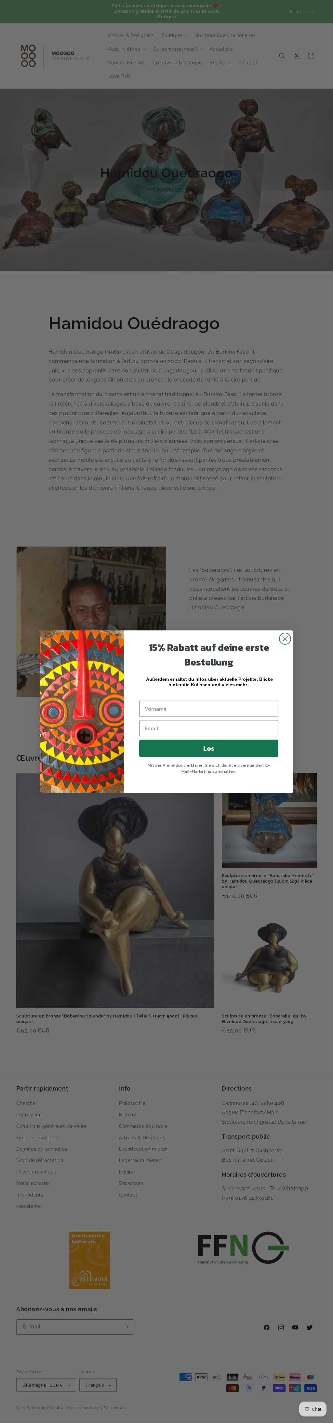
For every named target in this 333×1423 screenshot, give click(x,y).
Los (208, 748)
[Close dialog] (285, 638)
